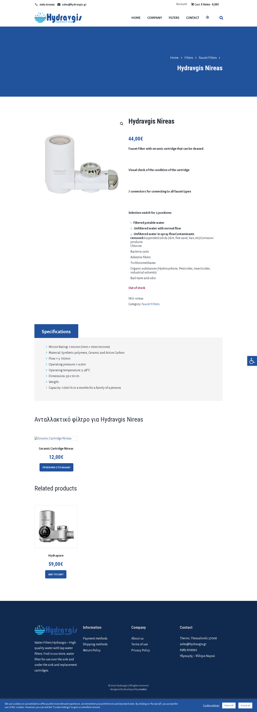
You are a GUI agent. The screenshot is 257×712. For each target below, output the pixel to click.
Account (181, 4)
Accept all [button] (245, 705)
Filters (174, 18)
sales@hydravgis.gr (74, 4)
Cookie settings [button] (211, 705)
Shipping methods (95, 644)
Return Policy (92, 650)
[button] (252, 361)
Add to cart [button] (56, 574)
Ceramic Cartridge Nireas (56, 448)
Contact (192, 18)
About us (137, 638)
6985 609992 (47, 4)
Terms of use (139, 644)
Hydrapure (56, 555)
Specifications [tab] (56, 331)
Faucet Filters (208, 58)
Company (154, 18)
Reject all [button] (228, 705)
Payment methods (95, 638)
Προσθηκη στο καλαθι (57, 467)
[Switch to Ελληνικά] (207, 18)
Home (136, 18)
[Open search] (221, 18)
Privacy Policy (140, 650)
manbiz (143, 689)
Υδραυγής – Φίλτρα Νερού (197, 656)
